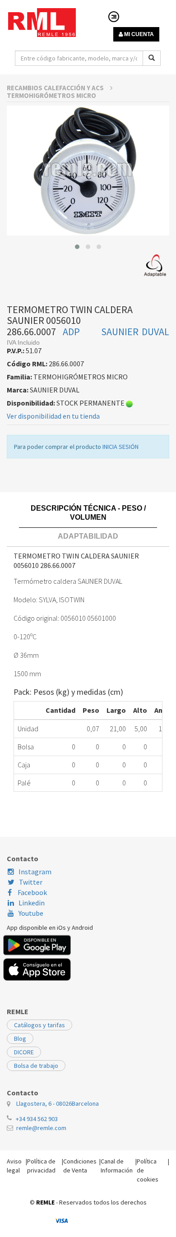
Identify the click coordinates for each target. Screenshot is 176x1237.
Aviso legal (14, 1165)
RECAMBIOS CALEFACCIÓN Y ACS (56, 87)
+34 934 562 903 (37, 1119)
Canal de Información (117, 1165)
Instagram (35, 871)
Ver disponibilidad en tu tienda (53, 415)
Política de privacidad (41, 1165)
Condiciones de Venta (80, 1165)
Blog (20, 1038)
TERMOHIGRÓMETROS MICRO (51, 95)
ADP (71, 331)
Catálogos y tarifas (39, 1025)
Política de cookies (147, 1170)
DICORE (24, 1052)
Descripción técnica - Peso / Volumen (88, 512)
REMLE (45, 1202)
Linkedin (32, 902)
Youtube (31, 913)
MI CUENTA (138, 34)
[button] (77, 246)
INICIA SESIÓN (120, 447)
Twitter (30, 881)
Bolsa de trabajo (36, 1066)
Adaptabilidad (88, 536)
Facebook (31, 892)
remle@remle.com (41, 1128)
